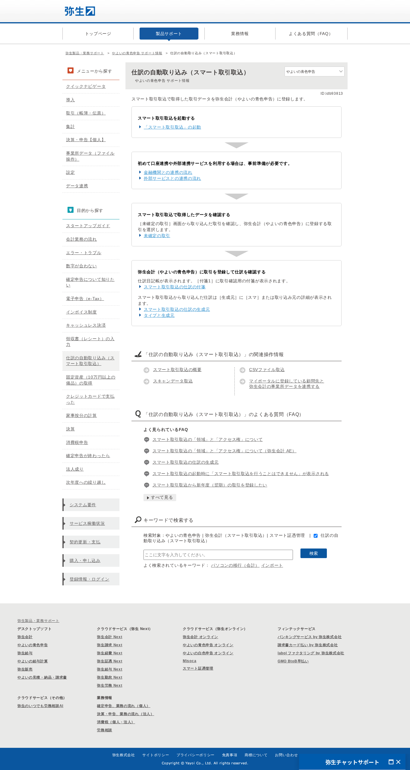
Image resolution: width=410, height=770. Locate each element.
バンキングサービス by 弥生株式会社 (310, 637)
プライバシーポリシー (195, 755)
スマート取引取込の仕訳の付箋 (175, 286)
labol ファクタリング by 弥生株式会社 (311, 653)
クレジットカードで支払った (90, 399)
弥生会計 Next (109, 637)
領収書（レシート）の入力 (90, 341)
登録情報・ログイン (89, 579)
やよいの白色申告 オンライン (208, 653)
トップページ (98, 33)
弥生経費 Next (109, 653)
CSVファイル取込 (267, 369)
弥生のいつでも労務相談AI (40, 706)
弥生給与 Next (109, 669)
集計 (70, 126)
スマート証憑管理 (198, 668)
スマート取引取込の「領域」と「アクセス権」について (207, 439)
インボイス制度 (81, 312)
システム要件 (83, 504)
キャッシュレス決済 (86, 325)
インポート (272, 565)
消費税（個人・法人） (116, 722)
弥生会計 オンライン (200, 637)
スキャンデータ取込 (173, 381)
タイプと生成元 (159, 315)
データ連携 (77, 185)
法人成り (75, 469)
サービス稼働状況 (87, 523)
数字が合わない (81, 265)
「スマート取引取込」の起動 (172, 127)
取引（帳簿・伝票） (86, 113)
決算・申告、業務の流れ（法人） (125, 714)
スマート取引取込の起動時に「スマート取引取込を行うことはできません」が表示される (240, 473)
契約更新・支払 (85, 542)
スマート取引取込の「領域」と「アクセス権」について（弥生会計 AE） (224, 450)
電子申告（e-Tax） (85, 298)
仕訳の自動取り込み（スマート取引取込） (90, 360)
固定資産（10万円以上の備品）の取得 (90, 380)
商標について (256, 755)
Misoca (189, 661)
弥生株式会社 (123, 755)
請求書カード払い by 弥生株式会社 (308, 645)
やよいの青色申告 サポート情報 (137, 53)
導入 (70, 99)
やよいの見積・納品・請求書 (42, 677)
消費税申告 (77, 442)
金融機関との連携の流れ (168, 172)
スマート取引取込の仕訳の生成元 (177, 309)
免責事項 (229, 755)
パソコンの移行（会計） (235, 565)
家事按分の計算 (81, 415)
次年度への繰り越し (86, 482)
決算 (70, 429)
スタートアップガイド (88, 225)
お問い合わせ (286, 755)
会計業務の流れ (81, 239)
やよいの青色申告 (32, 645)
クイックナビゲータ (86, 86)
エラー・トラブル (83, 252)
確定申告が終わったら (88, 455)
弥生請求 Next (109, 645)
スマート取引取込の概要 (177, 369)
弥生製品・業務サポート (84, 53)
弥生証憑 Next (109, 661)
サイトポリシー (155, 755)
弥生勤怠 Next (109, 677)
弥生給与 (25, 653)
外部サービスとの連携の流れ (172, 178)
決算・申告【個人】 (86, 139)
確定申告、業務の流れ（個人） (123, 706)
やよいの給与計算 (32, 661)
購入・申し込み (85, 560)
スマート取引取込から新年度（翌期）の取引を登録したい (209, 485)
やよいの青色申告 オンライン (208, 645)
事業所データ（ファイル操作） (90, 156)
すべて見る (162, 497)
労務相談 (104, 730)
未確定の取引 (157, 235)
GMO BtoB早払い (293, 661)
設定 (70, 172)
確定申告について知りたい (90, 282)
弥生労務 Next (109, 685)
